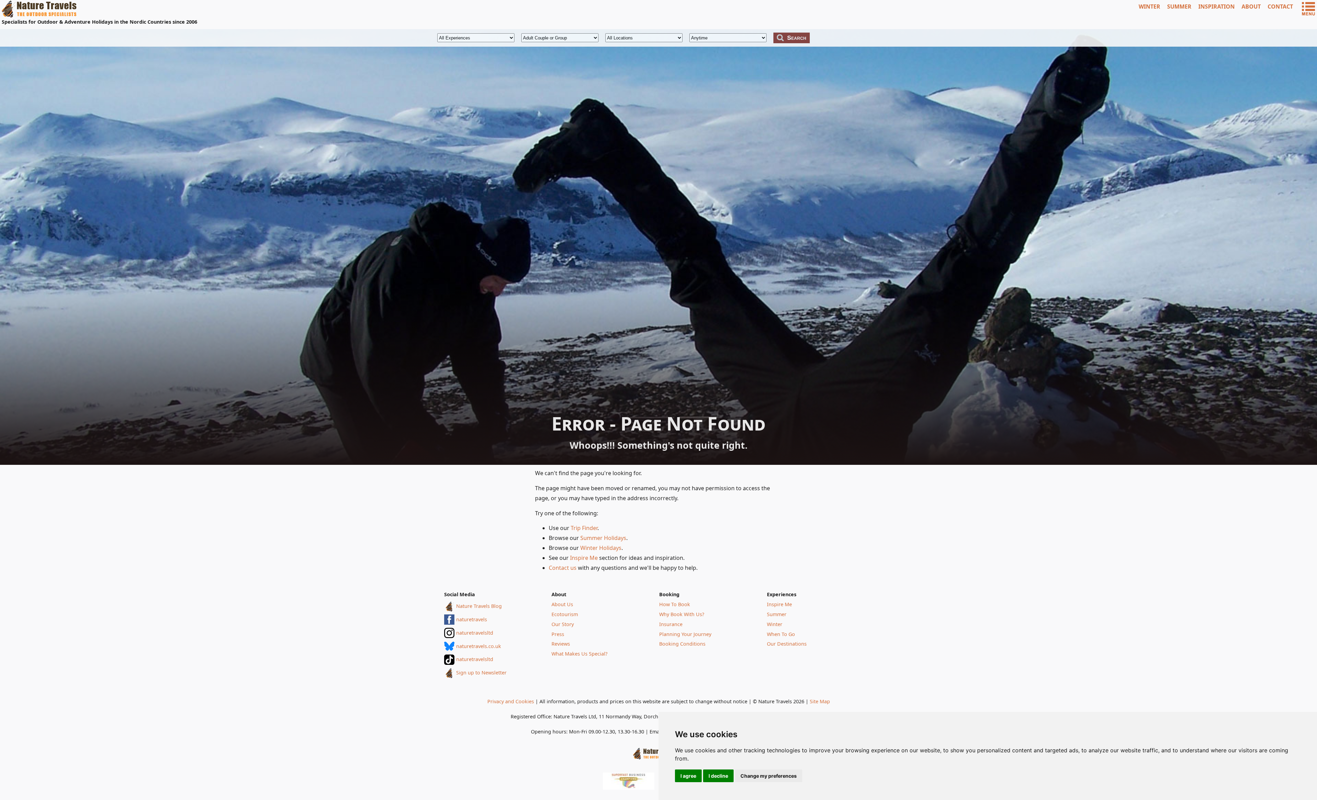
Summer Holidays (603, 538)
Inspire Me (584, 558)
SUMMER (1179, 6)
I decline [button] (718, 776)
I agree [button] (688, 776)
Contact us (563, 568)
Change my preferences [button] (768, 776)
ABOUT (1251, 6)
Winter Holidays (600, 548)
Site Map (820, 701)
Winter (774, 624)
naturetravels (471, 619)
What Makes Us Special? (579, 653)
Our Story (562, 624)
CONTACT (1280, 6)
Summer (776, 614)
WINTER (1149, 6)
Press (557, 634)
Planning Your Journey (685, 634)
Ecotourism (564, 614)
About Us (562, 604)
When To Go (781, 634)
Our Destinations (787, 643)
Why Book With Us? (681, 614)
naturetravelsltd (474, 633)
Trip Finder (584, 528)
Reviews (560, 643)
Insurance (671, 624)
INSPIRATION (1216, 6)
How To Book (674, 604)
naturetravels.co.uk (478, 646)
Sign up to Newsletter (481, 672)
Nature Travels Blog (479, 606)
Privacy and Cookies (510, 701)
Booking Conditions (682, 643)
